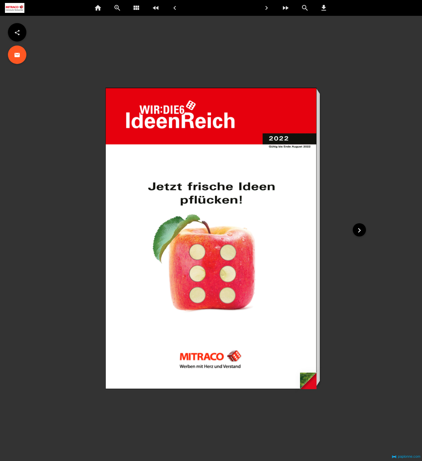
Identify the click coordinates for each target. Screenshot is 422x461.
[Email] (17, 55)
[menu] (17, 32)
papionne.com (409, 456)
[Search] (304, 8)
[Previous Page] (174, 8)
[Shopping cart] (403, 8)
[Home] (98, 8)
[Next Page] (266, 8)
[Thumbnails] (136, 8)
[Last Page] (155, 8)
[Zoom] (117, 8)
